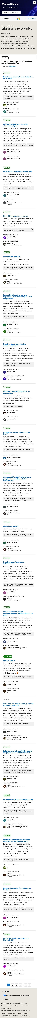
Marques (14, 1015)
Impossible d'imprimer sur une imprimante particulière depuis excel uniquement (17, 297)
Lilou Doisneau (11, 371)
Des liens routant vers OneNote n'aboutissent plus (15, 125)
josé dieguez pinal (12, 641)
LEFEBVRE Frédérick (12, 324)
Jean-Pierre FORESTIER (13, 513)
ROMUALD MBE (11, 104)
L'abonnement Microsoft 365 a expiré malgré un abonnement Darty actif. (17, 752)
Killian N (9, 598)
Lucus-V (9, 201)
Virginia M (10, 243)
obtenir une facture (10, 526)
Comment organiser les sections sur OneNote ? (17, 889)
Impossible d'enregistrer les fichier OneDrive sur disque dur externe (16, 840)
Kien (8, 111)
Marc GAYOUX (11, 412)
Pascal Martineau (12, 731)
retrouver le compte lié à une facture (17, 171)
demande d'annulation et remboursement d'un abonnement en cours (18, 613)
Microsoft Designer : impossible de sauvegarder (16, 392)
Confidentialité (5, 1008)
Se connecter (32, 18)
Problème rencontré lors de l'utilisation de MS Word (18, 78)
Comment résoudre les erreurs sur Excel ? (16, 433)
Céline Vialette (11, 592)
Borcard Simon (11, 820)
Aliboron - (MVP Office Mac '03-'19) (17, 647)
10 (26, 985)
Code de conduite (22, 1013)
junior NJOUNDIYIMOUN (14, 457)
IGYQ (8, 282)
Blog (16, 1006)
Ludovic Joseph (11, 966)
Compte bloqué (9, 661)
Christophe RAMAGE (13, 195)
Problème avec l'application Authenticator (13, 563)
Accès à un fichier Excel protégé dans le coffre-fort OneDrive (18, 704)
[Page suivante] (29, 985)
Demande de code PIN (11, 257)
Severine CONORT (12, 778)
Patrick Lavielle (11, 237)
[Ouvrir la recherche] (25, 18)
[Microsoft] (18, 19)
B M (8, 867)
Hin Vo (9, 331)
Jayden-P (9, 378)
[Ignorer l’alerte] (34, 2)
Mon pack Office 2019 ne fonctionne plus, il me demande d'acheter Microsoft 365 (17, 479)
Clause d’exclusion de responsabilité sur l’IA (14, 1003)
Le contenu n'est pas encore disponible (18, 800)
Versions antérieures (7, 1006)
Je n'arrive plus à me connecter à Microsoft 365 (16, 939)
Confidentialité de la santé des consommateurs (15, 1010)
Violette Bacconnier (12, 917)
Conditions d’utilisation (8, 1013)
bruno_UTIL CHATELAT (13, 152)
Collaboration (25, 1006)
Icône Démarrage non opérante (15, 216)
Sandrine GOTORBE (12, 506)
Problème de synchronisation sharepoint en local (14, 345)
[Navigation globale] (1, 18)
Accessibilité (5, 1015)
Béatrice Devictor (12, 542)
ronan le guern (11, 275)
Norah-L (9, 785)
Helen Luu (10, 464)
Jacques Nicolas (11, 419)
